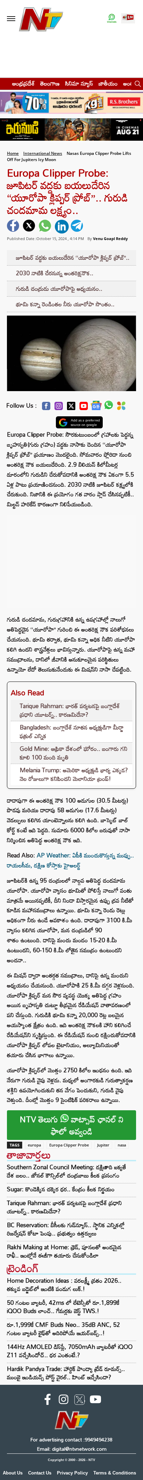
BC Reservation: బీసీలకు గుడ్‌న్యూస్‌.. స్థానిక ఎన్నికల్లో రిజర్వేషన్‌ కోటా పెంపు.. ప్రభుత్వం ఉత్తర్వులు (66, 1229)
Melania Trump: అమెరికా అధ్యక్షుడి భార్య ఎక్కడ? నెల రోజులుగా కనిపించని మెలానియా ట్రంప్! (74, 774)
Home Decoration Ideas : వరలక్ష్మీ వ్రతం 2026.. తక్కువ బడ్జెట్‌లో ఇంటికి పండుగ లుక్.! (64, 1284)
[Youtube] (83, 408)
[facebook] (14, 227)
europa (34, 1145)
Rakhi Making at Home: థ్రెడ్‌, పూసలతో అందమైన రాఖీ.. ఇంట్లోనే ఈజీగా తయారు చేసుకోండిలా (64, 1251)
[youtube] (95, 1401)
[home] (4, 83)
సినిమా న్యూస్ (79, 83)
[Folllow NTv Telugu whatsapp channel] (111, 18)
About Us (13, 1473)
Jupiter (103, 1145)
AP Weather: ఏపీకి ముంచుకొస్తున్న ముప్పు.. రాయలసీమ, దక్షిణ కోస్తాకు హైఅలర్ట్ (70, 860)
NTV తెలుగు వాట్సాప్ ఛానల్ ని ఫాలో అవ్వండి (72, 1125)
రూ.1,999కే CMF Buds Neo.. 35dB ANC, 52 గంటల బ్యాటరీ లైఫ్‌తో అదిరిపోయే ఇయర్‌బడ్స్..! (63, 1329)
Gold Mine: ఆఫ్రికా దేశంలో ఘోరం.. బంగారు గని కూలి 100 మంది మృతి (73, 753)
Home (13, 153)
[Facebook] (46, 408)
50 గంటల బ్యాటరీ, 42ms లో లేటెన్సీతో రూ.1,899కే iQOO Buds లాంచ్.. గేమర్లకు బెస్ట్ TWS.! (63, 1307)
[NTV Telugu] (41, 19)
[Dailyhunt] (121, 407)
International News (42, 153)
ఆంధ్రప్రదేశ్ (23, 83)
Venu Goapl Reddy (110, 238)
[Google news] (96, 407)
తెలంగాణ (50, 83)
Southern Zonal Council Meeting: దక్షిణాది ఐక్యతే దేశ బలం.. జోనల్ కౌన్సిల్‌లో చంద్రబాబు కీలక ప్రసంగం (66, 1171)
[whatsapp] (46, 227)
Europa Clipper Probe (69, 1145)
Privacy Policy (72, 1473)
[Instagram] (58, 408)
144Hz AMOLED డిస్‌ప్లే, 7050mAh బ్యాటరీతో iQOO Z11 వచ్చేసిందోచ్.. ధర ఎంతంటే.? (70, 1351)
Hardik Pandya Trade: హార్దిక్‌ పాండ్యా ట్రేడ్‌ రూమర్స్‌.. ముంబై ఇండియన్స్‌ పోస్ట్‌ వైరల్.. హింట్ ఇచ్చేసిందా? (66, 1373)
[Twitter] (71, 408)
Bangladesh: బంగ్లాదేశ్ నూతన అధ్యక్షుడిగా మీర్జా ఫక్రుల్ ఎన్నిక (72, 732)
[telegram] (78, 227)
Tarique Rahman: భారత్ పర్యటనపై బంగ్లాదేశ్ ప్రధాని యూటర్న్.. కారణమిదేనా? (70, 710)
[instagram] (63, 1401)
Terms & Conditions (114, 1473)
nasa (122, 1145)
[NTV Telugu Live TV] (128, 18)
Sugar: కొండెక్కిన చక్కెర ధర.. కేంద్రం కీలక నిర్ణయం (61, 1189)
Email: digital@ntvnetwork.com (72, 1448)
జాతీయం (108, 83)
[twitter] (30, 227)
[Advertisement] (71, 558)
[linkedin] (62, 227)
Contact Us (39, 1473)
